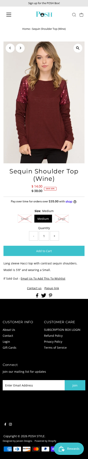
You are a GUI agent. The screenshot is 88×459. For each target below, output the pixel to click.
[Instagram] (10, 425)
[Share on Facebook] (37, 296)
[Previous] (10, 48)
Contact (8, 336)
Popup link (51, 288)
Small (24, 219)
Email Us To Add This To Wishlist (43, 278)
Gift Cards (9, 347)
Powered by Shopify (45, 440)
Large (61, 219)
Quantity (44, 228)
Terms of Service (55, 347)
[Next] (20, 48)
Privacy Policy (53, 342)
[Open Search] (74, 15)
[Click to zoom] (77, 48)
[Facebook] (5, 425)
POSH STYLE (36, 436)
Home (26, 29)
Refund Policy (53, 336)
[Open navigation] (13, 14)
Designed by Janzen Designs (17, 440)
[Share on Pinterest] (50, 296)
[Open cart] (81, 15)
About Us (9, 330)
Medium (43, 219)
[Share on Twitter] (44, 296)
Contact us (34, 288)
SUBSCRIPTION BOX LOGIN (62, 330)
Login (6, 342)
